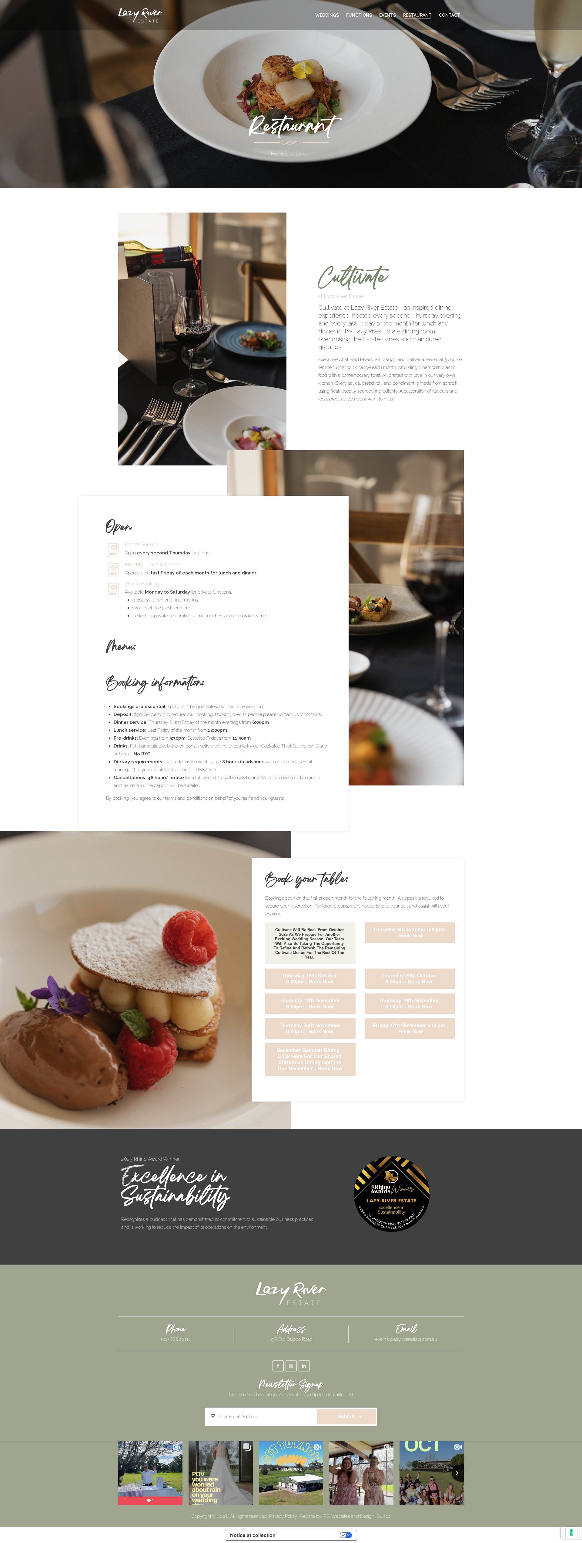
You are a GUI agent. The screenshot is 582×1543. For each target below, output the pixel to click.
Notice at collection (253, 1535)
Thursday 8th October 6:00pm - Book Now (409, 932)
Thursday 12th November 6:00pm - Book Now (309, 1004)
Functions (359, 15)
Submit (346, 1416)
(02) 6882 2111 (175, 1339)
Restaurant (417, 15)
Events (387, 15)
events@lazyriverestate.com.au (406, 1339)
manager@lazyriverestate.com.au (147, 769)
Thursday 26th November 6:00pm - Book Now (309, 1028)
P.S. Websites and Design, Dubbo (356, 1516)
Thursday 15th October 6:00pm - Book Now (309, 979)
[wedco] (140, 15)
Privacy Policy (283, 1516)
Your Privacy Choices (311, 1535)
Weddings (327, 15)
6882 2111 (206, 769)
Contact (449, 15)
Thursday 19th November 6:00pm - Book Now (409, 1004)
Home (277, 154)
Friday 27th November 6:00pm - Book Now (409, 1028)
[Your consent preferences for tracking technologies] (571, 1532)
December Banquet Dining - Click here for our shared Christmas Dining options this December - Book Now (309, 1059)
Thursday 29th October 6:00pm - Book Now (408, 979)
